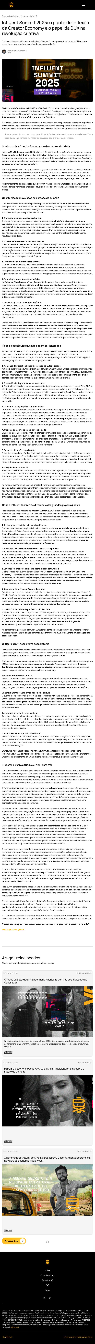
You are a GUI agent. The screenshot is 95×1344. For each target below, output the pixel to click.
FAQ (47, 1285)
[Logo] (11, 4)
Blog (48, 1290)
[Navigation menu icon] (83, 5)
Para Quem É (47, 1280)
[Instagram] (45, 1298)
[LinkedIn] (50, 1298)
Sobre (47, 1270)
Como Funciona (47, 1275)
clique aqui (15, 1327)
